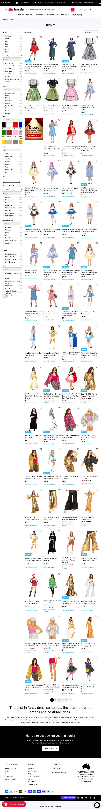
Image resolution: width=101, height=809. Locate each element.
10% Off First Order (34, 776)
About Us (31, 768)
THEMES (11, 19)
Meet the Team (32, 771)
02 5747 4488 (56, 768)
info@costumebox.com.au (59, 772)
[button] (6, 9)
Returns (7, 771)
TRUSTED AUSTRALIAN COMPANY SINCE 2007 (35, 3)
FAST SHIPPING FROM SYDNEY (67, 3)
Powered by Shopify (25, 797)
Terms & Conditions (10, 779)
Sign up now (49, 748)
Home (5, 19)
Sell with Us (31, 782)
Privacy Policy (8, 782)
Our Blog (30, 779)
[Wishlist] (89, 9)
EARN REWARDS (7, 3)
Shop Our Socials (33, 784)
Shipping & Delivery (10, 768)
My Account (8, 774)
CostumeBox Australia (14, 797)
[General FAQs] (84, 9)
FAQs (29, 774)
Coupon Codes (9, 776)
